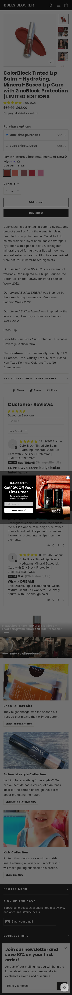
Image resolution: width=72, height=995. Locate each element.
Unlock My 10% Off (19, 510)
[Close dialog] (68, 477)
